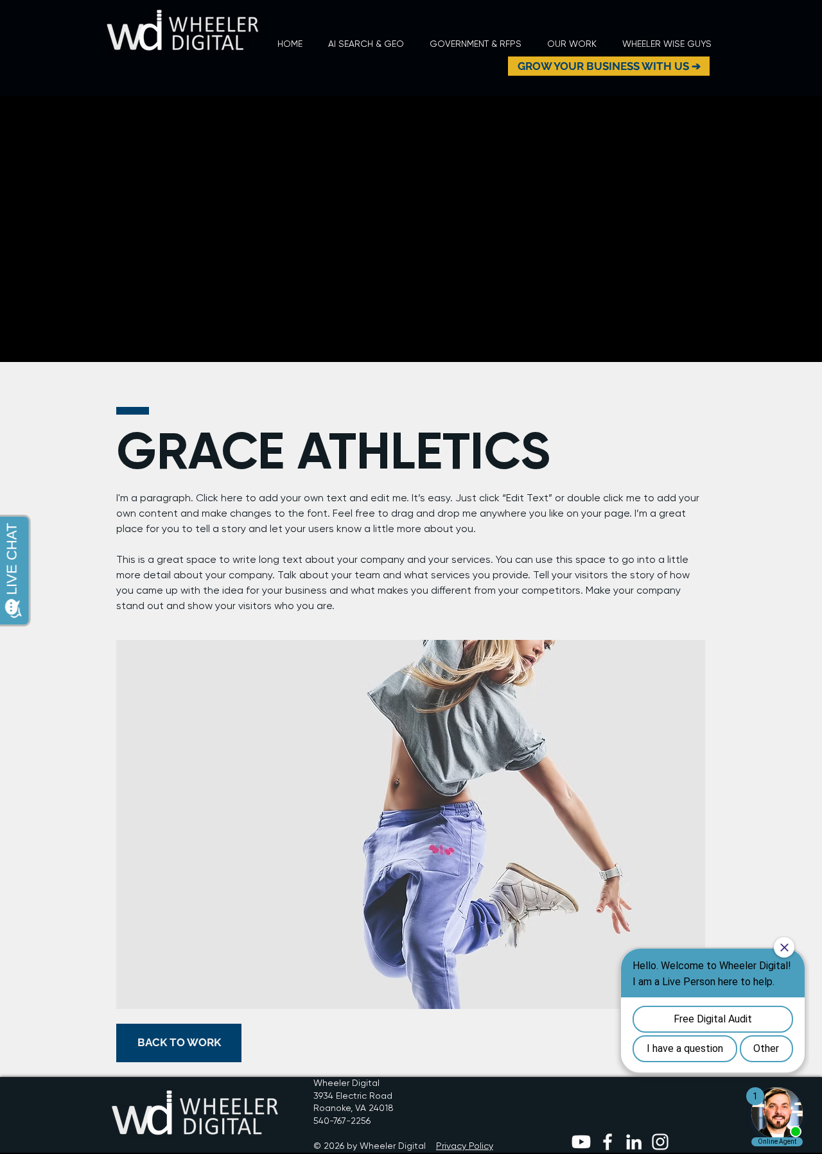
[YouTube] (581, 1142)
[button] (572, 44)
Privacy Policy (464, 1146)
